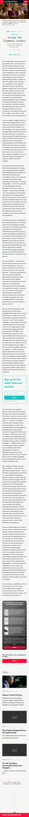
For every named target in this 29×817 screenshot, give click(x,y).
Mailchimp (15, 401)
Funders (14, 807)
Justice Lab (5, 759)
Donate (25, 1)
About (14, 795)
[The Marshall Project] (10, 1)
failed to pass (16, 556)
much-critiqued (13, 329)
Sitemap (14, 804)
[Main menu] (1, 1)
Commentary (14, 34)
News (3, 726)
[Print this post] (18, 50)
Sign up (14, 397)
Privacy (14, 801)
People (14, 798)
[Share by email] (14, 50)
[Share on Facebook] (10, 50)
